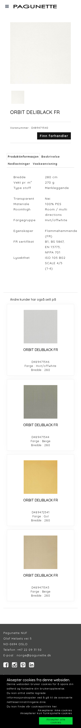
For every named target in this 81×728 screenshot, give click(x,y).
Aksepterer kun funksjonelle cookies (46, 713)
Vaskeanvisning (45, 163)
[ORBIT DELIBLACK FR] (40, 327)
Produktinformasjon (23, 156)
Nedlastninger (19, 163)
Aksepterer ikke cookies (55, 710)
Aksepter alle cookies (55, 721)
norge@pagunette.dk (34, 655)
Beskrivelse (50, 156)
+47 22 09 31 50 (29, 649)
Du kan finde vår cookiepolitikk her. (32, 706)
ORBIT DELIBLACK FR (40, 349)
